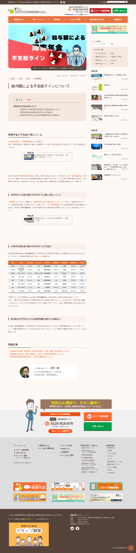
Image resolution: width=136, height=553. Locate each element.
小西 (21, 78)
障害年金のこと (54, 68)
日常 (112, 63)
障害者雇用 (38, 78)
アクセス (110, 456)
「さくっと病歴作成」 (89, 451)
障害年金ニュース (102, 60)
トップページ (20, 445)
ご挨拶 (109, 450)
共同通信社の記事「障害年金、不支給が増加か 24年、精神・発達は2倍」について (40, 351)
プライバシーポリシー (24, 463)
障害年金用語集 (87, 455)
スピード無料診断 (102, 11)
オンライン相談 (21, 456)
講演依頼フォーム (113, 461)
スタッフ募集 (112, 467)
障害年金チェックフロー (90, 468)
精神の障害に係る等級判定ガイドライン (48, 202)
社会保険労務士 (13, 141)
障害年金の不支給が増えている (25, 106)
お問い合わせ (120, 11)
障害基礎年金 (77, 176)
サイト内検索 (103, 2)
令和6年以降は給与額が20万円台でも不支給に (36, 112)
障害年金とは (44, 445)
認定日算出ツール (88, 448)
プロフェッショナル (89, 464)
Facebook (110, 473)
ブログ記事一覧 (101, 53)
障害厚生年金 (29, 176)
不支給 (12, 78)
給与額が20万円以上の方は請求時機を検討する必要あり (40, 115)
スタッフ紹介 (112, 453)
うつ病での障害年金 (47, 448)
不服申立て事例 (116, 57)
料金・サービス (38, 19)
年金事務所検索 (87, 458)
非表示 (29, 99)
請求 (37, 256)
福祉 (112, 53)
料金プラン (66, 449)
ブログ (45, 68)
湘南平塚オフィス (113, 464)
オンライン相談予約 (23, 458)
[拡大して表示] (47, 291)
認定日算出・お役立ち (89, 445)
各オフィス (74, 14)
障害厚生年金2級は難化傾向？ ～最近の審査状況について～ (32, 356)
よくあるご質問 (74, 19)
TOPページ (36, 68)
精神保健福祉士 (28, 141)
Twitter (109, 470)
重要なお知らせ (101, 57)
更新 (60, 303)
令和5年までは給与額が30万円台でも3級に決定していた (40, 109)
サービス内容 (67, 445)
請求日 (69, 300)
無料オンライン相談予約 (60, 431)
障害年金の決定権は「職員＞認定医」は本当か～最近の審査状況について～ (37, 354)
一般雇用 (11, 202)
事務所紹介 (111, 445)
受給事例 (57, 19)
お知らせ (114, 60)
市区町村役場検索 (88, 460)
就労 (28, 78)
